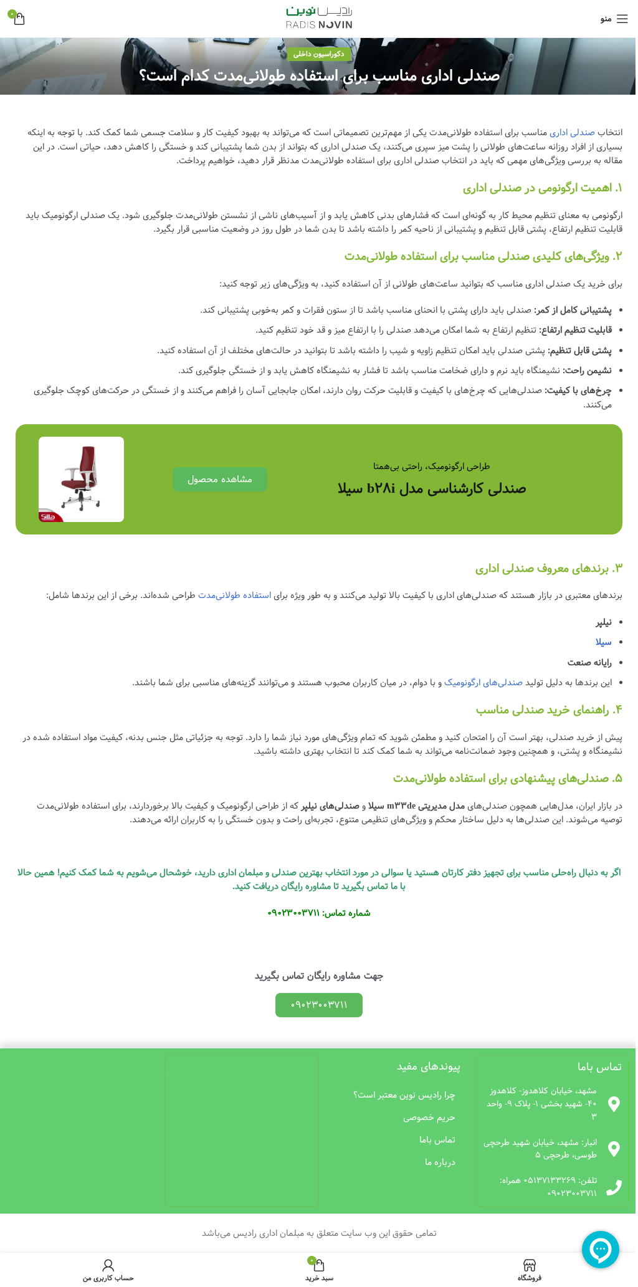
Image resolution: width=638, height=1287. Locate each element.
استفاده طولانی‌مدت (234, 595)
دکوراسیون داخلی (319, 54)
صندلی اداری (572, 132)
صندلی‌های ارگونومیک (483, 682)
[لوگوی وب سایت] (319, 18)
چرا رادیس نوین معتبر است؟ (404, 1095)
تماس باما (437, 1140)
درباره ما (440, 1162)
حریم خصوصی (429, 1117)
